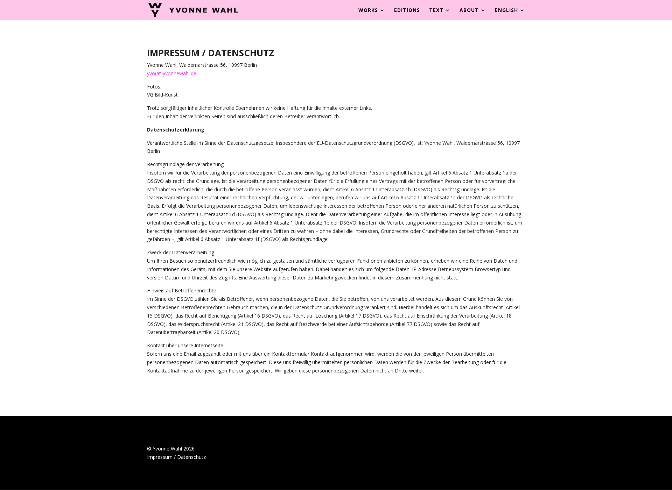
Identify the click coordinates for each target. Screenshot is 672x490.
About (469, 10)
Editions (407, 10)
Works (368, 10)
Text (436, 10)
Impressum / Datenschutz (176, 457)
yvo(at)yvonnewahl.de (171, 73)
